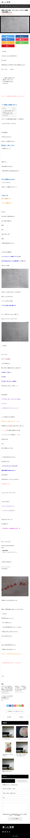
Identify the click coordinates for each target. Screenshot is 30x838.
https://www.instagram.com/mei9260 (8, 545)
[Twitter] (5, 831)
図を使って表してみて (8, 79)
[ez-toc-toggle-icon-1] (13, 108)
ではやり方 (5, 83)
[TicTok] (9, 831)
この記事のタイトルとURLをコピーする (15, 711)
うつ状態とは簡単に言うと (9, 78)
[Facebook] (3, 831)
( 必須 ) (9, 788)
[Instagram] (7, 831)
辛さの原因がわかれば (8, 81)
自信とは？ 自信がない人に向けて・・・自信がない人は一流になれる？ (20, 688)
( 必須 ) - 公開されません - (9, 793)
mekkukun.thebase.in (6, 561)
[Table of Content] (14, 109)
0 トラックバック (22, 781)
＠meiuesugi (4, 568)
